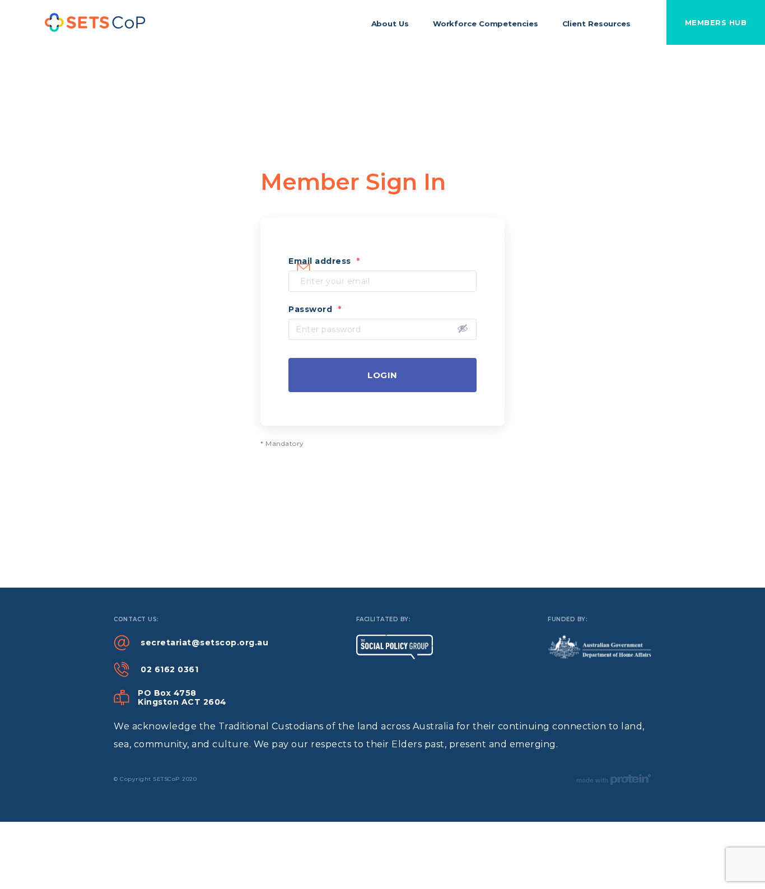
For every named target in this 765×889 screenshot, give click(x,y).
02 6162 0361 (169, 669)
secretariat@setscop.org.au (204, 642)
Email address (324, 261)
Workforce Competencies (485, 23)
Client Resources (596, 23)
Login (382, 375)
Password (314, 309)
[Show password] (462, 328)
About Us (390, 23)
